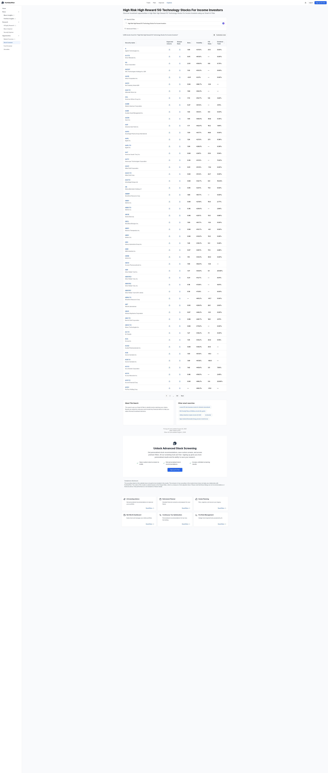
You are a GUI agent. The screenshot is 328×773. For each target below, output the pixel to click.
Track (148, 3)
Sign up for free (320, 2)
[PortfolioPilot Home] (175, 443)
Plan (154, 3)
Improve (161, 3)
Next (182, 396)
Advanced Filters (131, 28)
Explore (169, 3)
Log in (311, 2)
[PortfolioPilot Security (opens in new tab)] (305, 2)
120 (177, 396)
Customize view (221, 35)
